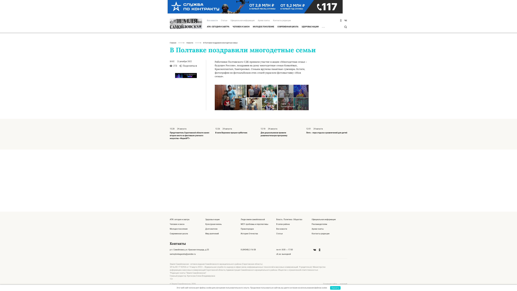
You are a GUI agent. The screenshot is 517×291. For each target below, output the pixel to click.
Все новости (281, 229)
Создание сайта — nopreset (335, 284)
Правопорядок (247, 229)
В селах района (283, 224)
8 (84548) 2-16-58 (248, 250)
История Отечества (249, 234)
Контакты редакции (282, 20)
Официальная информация (242, 20)
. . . (323, 27)
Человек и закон (241, 27)
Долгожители (211, 229)
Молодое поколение (263, 27)
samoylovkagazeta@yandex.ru (183, 254)
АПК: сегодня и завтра (218, 27)
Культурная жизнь (213, 224)
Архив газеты (264, 20)
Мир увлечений (212, 234)
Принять (335, 288)
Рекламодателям (319, 224)
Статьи (224, 20)
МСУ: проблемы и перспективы (254, 224)
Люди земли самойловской (253, 219)
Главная (173, 43)
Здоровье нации (310, 27)
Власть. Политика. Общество (289, 219)
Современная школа (287, 27)
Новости (189, 43)
